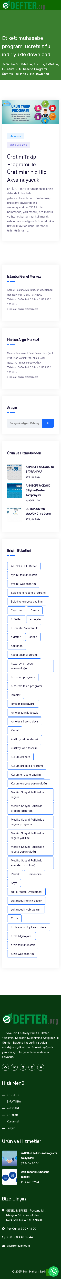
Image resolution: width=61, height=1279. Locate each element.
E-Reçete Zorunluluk (24, 628)
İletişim (11, 1128)
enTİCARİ (13, 1108)
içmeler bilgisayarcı (23, 703)
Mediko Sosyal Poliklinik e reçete (27, 795)
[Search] (48, 423)
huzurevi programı (23, 677)
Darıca (34, 610)
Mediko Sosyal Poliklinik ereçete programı (26, 808)
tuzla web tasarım (22, 954)
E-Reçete (12, 1114)
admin (17, 136)
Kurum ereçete (20, 757)
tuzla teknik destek (23, 945)
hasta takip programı (24, 654)
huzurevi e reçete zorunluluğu (22, 666)
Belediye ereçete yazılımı (27, 601)
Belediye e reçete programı (28, 592)
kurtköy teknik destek (24, 739)
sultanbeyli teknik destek (26, 900)
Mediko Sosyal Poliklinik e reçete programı (27, 822)
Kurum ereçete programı (27, 765)
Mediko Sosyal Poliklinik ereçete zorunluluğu (26, 863)
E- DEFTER (14, 1095)
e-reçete (35, 619)
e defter (16, 637)
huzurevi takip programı (26, 686)
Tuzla (14, 918)
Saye (14, 883)
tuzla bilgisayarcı (21, 936)
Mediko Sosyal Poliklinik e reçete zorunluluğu (27, 849)
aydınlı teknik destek (24, 575)
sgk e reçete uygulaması (26, 891)
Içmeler (16, 695)
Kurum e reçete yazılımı (26, 774)
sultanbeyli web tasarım (26, 909)
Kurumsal (13, 1121)
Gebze (33, 637)
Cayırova (16, 610)
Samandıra (35, 874)
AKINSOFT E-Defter (24, 566)
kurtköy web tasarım (24, 748)
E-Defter (16, 619)
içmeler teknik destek (24, 712)
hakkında (17, 646)
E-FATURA (14, 1101)
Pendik (15, 874)
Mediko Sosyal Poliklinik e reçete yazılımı (27, 835)
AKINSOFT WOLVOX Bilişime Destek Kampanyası (38, 490)
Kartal (14, 730)
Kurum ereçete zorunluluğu (29, 783)
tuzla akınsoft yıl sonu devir (28, 927)
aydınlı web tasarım (23, 583)
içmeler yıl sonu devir (24, 721)
